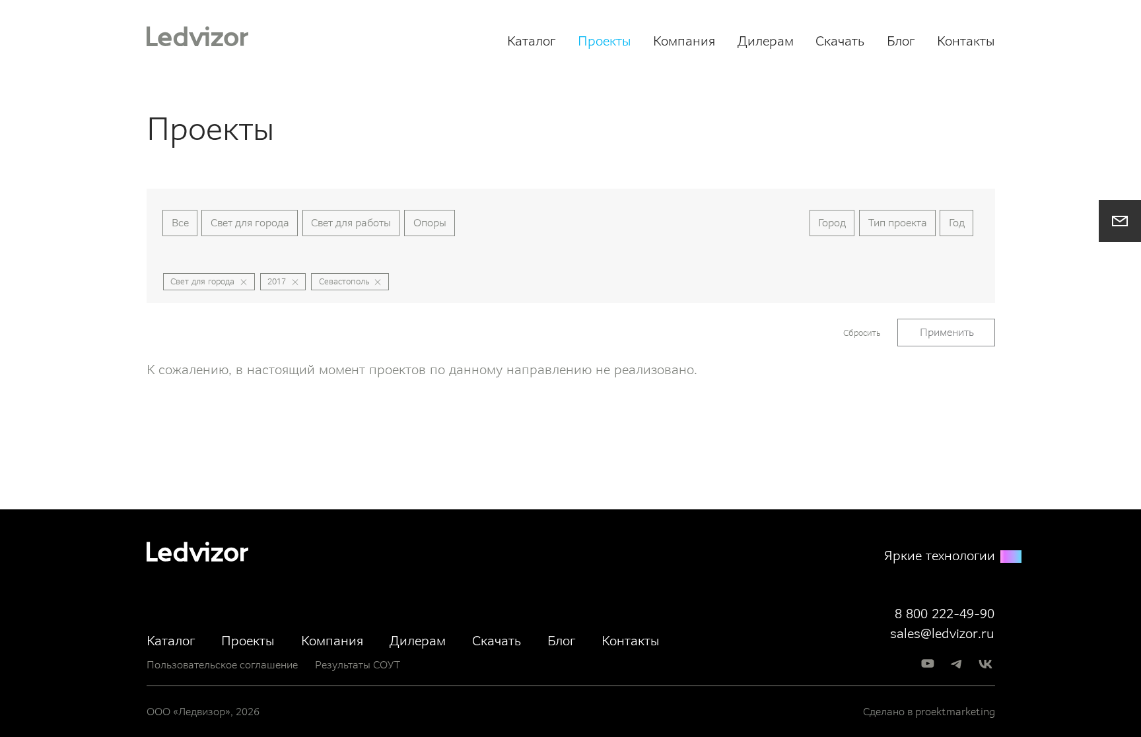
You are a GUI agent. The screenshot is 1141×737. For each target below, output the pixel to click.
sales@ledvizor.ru (942, 633)
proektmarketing (955, 712)
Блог (901, 40)
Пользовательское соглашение (222, 665)
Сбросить (861, 332)
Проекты (604, 40)
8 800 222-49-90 (944, 613)
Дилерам (766, 40)
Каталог (531, 40)
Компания (684, 40)
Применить (947, 332)
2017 (276, 281)
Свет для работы (351, 223)
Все (180, 223)
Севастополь (344, 281)
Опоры (429, 223)
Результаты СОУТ (357, 665)
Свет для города (250, 223)
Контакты (966, 40)
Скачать (839, 40)
